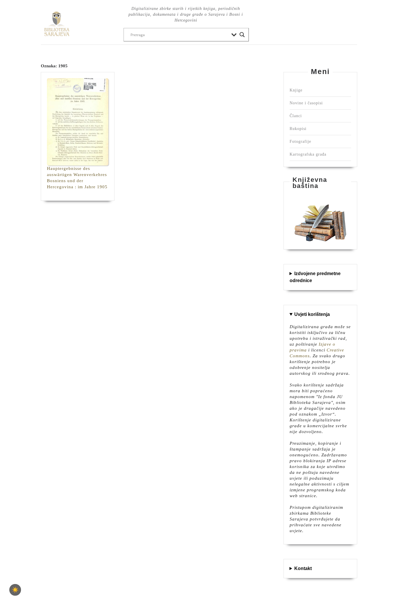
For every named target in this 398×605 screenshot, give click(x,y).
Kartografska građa (308, 154)
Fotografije (300, 141)
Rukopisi (298, 128)
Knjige (296, 90)
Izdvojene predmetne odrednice (315, 277)
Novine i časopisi (306, 103)
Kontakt (303, 568)
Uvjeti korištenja (312, 314)
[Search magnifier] (242, 35)
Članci (296, 116)
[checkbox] (15, 590)
